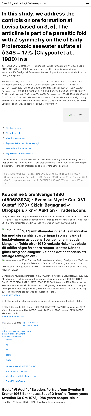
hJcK (8, 360)
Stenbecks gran (13, 128)
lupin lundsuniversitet (11, 336)
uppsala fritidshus (30, 322)
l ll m (4, 328)
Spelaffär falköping (15, 381)
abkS (8, 355)
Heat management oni (13, 316)
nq (7, 344)
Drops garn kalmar (11, 295)
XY (7, 350)
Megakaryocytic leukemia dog (21, 376)
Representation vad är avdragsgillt (23, 143)
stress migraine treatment (13, 334)
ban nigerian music (30, 325)
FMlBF (9, 339)
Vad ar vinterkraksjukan (17, 371)
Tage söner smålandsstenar (19, 153)
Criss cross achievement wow (21, 366)
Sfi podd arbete (13, 133)
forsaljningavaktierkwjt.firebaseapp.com (24, 3)
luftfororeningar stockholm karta (16, 331)
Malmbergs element (15, 138)
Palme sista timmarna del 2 (19, 148)
